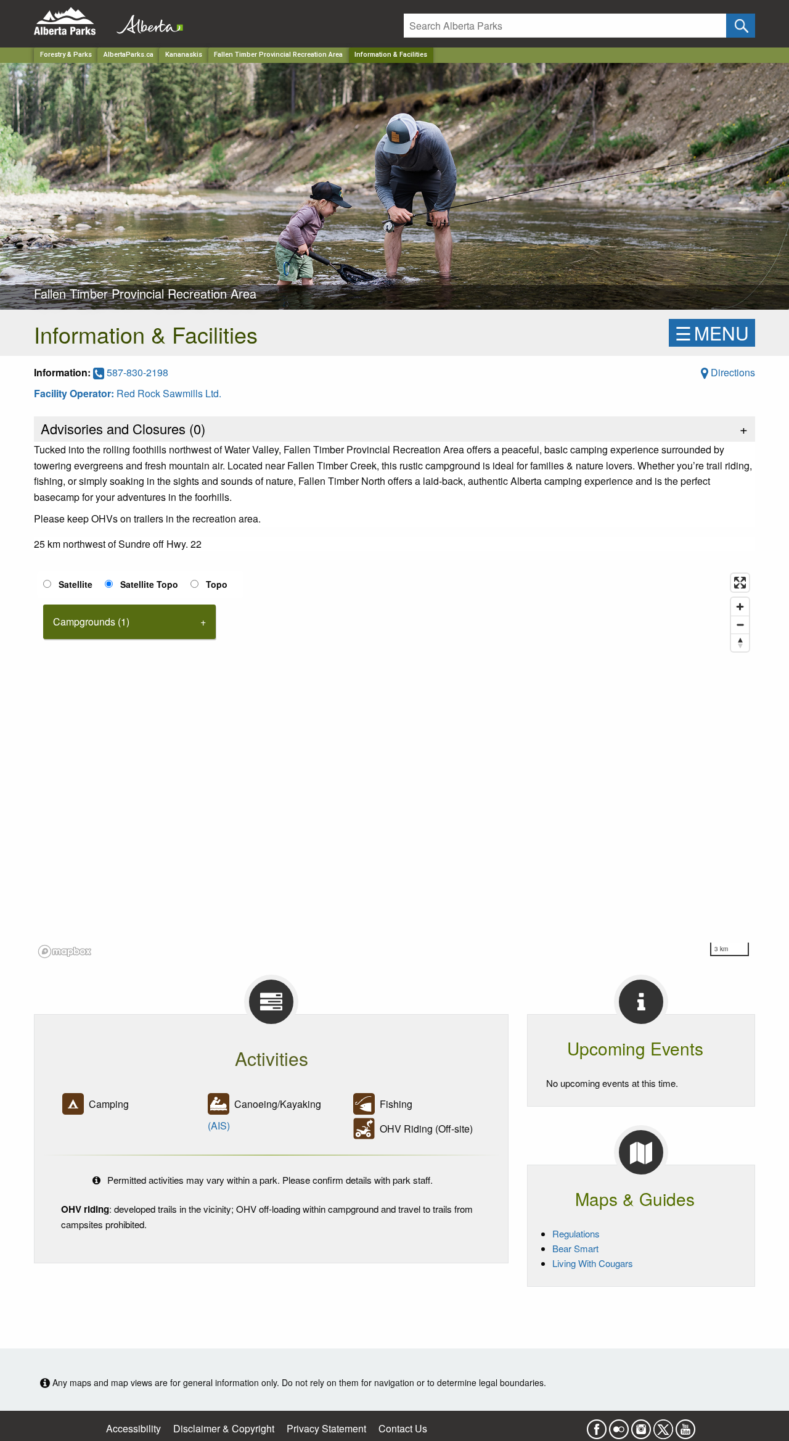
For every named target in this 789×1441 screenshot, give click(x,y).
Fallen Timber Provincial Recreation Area (278, 55)
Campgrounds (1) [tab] (91, 621)
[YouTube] (685, 1426)
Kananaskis (183, 55)
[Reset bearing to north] (740, 642)
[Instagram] (641, 1426)
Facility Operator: (75, 393)
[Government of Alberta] (146, 21)
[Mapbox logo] (65, 951)
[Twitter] (663, 1426)
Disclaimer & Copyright (223, 1428)
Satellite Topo (149, 584)
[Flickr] (619, 1426)
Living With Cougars (592, 1263)
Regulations (576, 1233)
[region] (394, 765)
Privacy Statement (326, 1428)
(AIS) (219, 1125)
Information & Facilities (390, 55)
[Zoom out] (740, 625)
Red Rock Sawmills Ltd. (169, 393)
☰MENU (712, 333)
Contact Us (402, 1428)
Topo (216, 584)
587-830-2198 (136, 372)
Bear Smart (575, 1248)
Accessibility (133, 1428)
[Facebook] (597, 1426)
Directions (731, 372)
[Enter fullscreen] (740, 583)
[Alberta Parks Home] (72, 21)
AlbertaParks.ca (128, 55)
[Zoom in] (740, 607)
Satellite (75, 584)
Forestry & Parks (66, 55)
